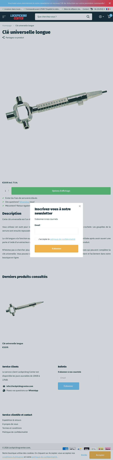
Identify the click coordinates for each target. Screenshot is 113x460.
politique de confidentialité (62, 239)
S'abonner (56, 248)
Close (80, 206)
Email (38, 225)
